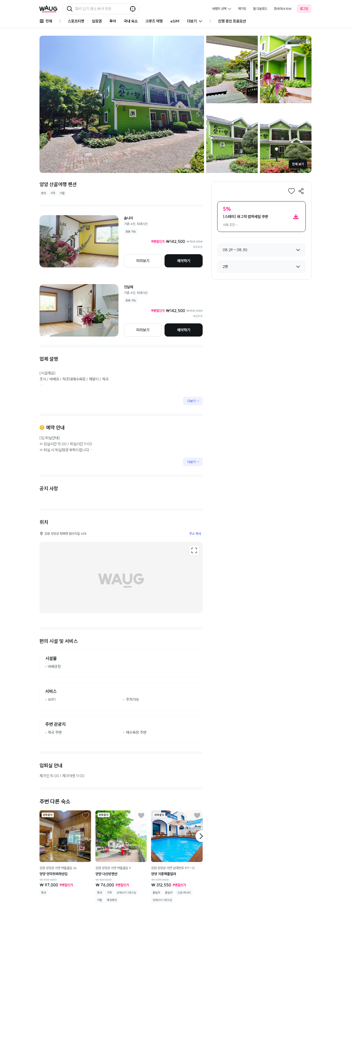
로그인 (304, 9)
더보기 (191, 401)
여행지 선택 (219, 9)
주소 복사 (195, 533)
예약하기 (183, 260)
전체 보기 (298, 164)
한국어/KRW (283, 9)
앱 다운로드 (260, 9)
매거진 (242, 9)
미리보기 (142, 260)
